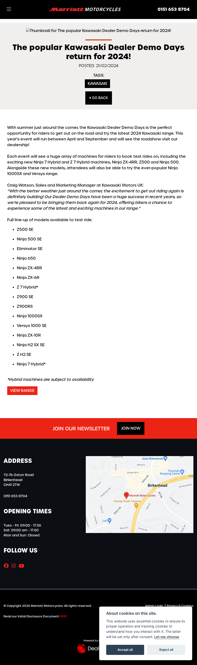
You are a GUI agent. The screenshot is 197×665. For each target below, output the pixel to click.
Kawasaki (97, 83)
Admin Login (154, 606)
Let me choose (166, 637)
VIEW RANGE (22, 390)
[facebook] (7, 566)
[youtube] (22, 566)
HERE (63, 616)
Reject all (166, 650)
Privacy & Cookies (180, 606)
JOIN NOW (130, 428)
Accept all (125, 650)
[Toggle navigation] (9, 9)
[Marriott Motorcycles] (85, 9)
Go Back (99, 98)
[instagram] (14, 566)
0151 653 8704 (174, 9)
